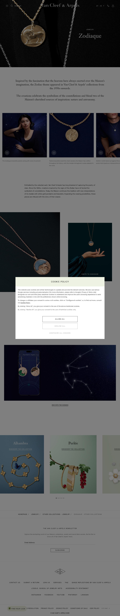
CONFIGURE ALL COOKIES (60, 333)
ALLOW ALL (60, 319)
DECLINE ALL (60, 326)
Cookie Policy (25, 303)
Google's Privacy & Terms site (85, 292)
